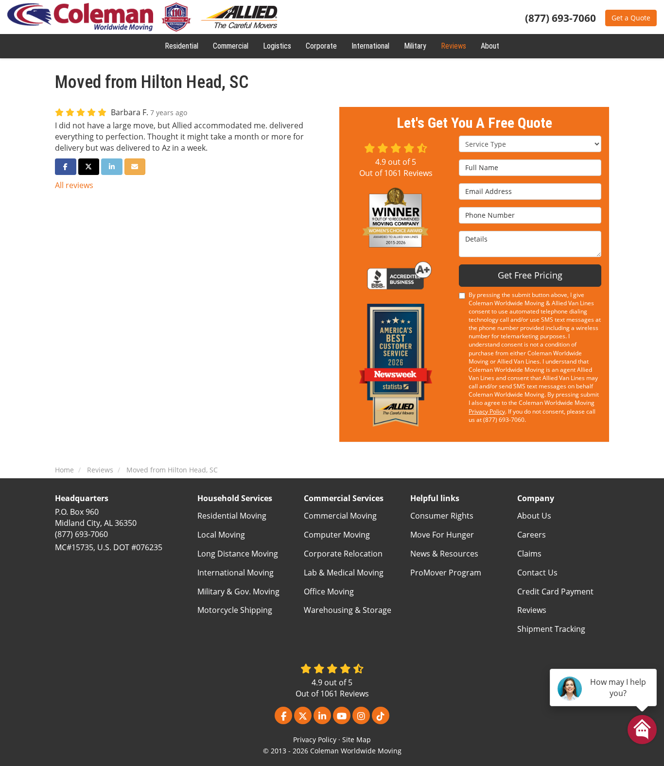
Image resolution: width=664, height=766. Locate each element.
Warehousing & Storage (347, 610)
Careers (531, 534)
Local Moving (221, 534)
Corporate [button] (321, 46)
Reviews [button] (453, 46)
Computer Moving (337, 534)
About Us (534, 515)
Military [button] (415, 46)
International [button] (370, 46)
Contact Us (537, 572)
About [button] (490, 46)
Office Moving (329, 591)
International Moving (235, 572)
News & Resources (444, 553)
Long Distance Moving (237, 553)
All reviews (74, 185)
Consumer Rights (441, 515)
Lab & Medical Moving (344, 572)
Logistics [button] (277, 46)
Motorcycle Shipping (234, 610)
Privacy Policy (487, 411)
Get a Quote (631, 17)
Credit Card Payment (555, 591)
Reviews (531, 610)
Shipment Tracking (551, 629)
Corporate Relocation (343, 553)
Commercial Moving (340, 515)
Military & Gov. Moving (238, 591)
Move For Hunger (442, 534)
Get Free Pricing (530, 275)
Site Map (356, 739)
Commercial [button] (230, 46)
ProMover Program (445, 572)
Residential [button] (181, 46)
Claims (529, 553)
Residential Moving (231, 515)
